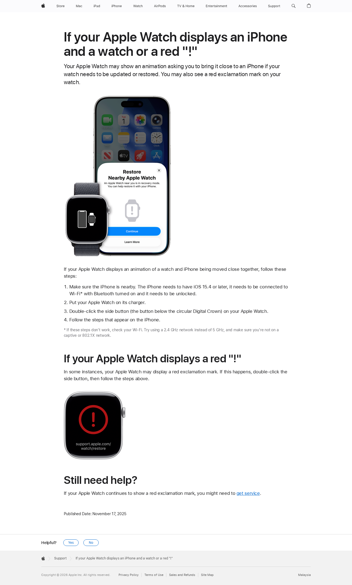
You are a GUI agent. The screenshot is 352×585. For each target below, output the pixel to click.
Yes (71, 543)
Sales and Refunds (182, 575)
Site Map (207, 575)
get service (248, 493)
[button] (293, 6)
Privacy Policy (129, 575)
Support (60, 558)
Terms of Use (153, 575)
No (91, 543)
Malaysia (304, 575)
